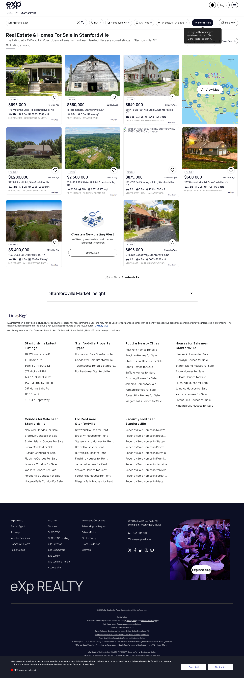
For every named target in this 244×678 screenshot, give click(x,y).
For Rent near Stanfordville (92, 371)
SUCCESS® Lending (58, 538)
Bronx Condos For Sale (39, 447)
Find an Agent (18, 526)
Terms (75, 664)
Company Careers (20, 544)
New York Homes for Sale (141, 350)
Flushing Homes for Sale (141, 378)
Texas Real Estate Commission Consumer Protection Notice (122, 638)
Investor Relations (20, 538)
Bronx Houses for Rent (89, 447)
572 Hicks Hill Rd (35, 371)
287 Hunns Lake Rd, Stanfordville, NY (206, 182)
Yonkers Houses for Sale (191, 394)
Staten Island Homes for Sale (144, 361)
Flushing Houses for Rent (91, 458)
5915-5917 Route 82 (37, 365)
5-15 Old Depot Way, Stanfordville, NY (148, 255)
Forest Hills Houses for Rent (93, 475)
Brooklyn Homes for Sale (141, 355)
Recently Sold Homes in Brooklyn (146, 436)
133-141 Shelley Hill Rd (39, 383)
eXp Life (52, 520)
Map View (230, 22)
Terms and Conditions (93, 520)
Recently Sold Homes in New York (146, 430)
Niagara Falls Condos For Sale (44, 481)
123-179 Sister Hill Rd (38, 377)
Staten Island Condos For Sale (44, 441)
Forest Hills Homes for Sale (142, 395)
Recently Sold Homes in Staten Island (146, 441)
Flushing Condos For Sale (41, 458)
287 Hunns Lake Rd (37, 388)
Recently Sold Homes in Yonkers (146, 470)
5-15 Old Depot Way (37, 400)
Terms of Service (147, 620)
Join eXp (15, 532)
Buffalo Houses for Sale (191, 377)
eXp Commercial (57, 550)
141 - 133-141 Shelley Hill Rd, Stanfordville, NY (150, 184)
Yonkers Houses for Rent (91, 470)
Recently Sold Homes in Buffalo (145, 453)
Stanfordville (130, 277)
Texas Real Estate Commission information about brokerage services (122, 634)
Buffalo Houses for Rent (90, 453)
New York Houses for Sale (192, 354)
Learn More (162, 645)
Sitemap (86, 550)
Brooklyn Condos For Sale (41, 436)
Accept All (194, 667)
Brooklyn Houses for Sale (192, 360)
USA (107, 277)
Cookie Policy (89, 538)
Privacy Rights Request (94, 526)
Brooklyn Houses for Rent (91, 436)
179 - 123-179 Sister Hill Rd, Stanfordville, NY (91, 184)
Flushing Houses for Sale (192, 383)
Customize (220, 667)
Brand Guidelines (91, 544)
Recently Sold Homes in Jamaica (146, 464)
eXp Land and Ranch (59, 561)
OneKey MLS (101, 325)
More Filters (204, 22)
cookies (21, 661)
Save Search (228, 41)
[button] (122, 293)
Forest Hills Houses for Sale (193, 400)
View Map (213, 90)
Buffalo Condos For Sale (40, 453)
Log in (223, 5)
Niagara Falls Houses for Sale (194, 405)
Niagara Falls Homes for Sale (143, 401)
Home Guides (18, 550)
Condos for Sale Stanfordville (94, 360)
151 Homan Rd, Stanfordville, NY (86, 110)
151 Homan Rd (33, 360)
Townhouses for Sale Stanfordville (96, 365)
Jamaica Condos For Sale (41, 464)
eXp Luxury (54, 556)
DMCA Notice (122, 617)
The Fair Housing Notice (161, 641)
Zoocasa (52, 526)
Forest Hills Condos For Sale (42, 475)
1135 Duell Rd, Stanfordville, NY (26, 255)
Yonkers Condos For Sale (40, 470)
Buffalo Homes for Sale (140, 372)
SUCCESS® (54, 532)
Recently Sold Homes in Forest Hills (146, 475)
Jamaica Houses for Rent (91, 464)
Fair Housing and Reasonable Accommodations (122, 624)
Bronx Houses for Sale (190, 371)
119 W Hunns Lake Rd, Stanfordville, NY (31, 110)
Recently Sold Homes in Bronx (144, 447)
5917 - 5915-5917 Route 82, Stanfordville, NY (150, 111)
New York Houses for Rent (91, 430)
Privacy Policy (89, 532)
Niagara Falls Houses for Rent (94, 481)
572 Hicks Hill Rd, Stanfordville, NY (28, 182)
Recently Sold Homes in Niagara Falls (146, 481)
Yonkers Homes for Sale (140, 389)
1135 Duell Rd (33, 394)
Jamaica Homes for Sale (140, 384)
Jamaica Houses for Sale (191, 388)
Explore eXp (17, 520)
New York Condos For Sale (41, 430)
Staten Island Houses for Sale (195, 365)
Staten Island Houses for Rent (94, 441)
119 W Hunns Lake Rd (38, 354)
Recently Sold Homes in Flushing (146, 458)
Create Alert (92, 252)
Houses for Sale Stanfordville (94, 354)
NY (115, 277)
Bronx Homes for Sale (139, 367)
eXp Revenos (55, 544)
